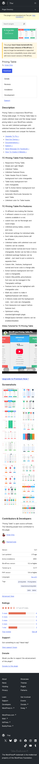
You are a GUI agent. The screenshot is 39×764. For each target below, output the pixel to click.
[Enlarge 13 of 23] (34, 403)
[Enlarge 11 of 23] (16, 500)
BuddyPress (7, 726)
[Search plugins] (24, 24)
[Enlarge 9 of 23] (16, 478)
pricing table (22, 582)
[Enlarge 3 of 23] (16, 413)
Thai (8, 735)
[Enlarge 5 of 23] (16, 433)
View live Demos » (12, 139)
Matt (5, 719)
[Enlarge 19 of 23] (34, 467)
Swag (24, 708)
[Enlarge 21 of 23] (34, 486)
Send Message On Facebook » (17, 149)
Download (7, 71)
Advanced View (8, 596)
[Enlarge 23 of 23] (34, 507)
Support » (9, 146)
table (29, 590)
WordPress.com (9, 715)
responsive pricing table (28, 586)
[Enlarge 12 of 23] (34, 391)
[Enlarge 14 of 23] (34, 414)
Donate (24, 704)
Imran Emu (9, 65)
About (4, 679)
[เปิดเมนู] (35, 3)
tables (34, 590)
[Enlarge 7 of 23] (16, 456)
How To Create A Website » (16, 152)
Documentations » (12, 142)
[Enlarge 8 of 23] (16, 467)
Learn (4, 697)
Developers (6, 704)
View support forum (9, 647)
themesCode (11, 542)
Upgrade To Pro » (12, 136)
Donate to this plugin (10, 666)
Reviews (7, 84)
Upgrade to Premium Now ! (15, 379)
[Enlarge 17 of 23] (34, 446)
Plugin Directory (7, 9)
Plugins (23, 686)
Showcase (25, 679)
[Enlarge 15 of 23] (34, 425)
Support (7, 100)
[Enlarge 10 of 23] (16, 489)
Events (23, 701)
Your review (6, 632)
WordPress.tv (8, 708)
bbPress (6, 722)
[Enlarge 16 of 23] (34, 435)
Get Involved (26, 697)
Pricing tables (32, 582)
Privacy (5, 690)
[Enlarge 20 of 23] (34, 476)
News (4, 683)
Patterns (24, 690)
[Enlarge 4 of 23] (16, 422)
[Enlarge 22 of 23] (34, 497)
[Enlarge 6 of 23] (16, 444)
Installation (8, 90)
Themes (24, 683)
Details (6, 79)
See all (34, 632)
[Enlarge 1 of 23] (16, 391)
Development (9, 95)
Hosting (5, 686)
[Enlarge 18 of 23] (34, 457)
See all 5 (34, 577)
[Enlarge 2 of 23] (16, 403)
